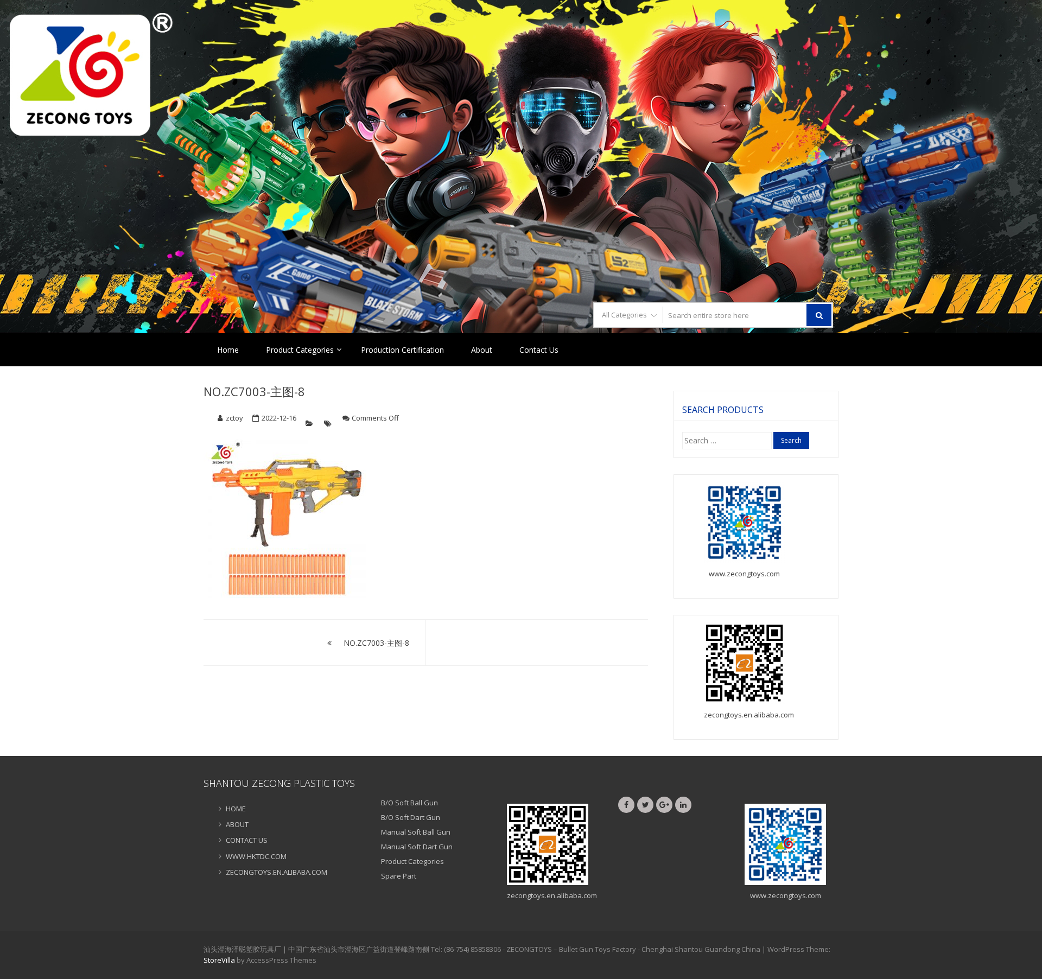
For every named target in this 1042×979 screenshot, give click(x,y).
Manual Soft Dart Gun (417, 846)
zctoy (234, 418)
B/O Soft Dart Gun (410, 817)
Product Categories (300, 350)
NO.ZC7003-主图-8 (254, 391)
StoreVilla (219, 960)
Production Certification (402, 350)
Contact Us (538, 350)
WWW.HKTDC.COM (256, 856)
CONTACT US (247, 840)
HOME (236, 808)
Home (228, 350)
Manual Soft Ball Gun (415, 832)
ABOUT (237, 824)
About (481, 350)
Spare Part (398, 876)
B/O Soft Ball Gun (409, 803)
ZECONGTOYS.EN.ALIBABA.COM (276, 872)
